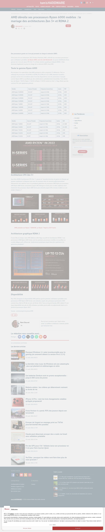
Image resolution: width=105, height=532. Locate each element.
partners (12, 513)
